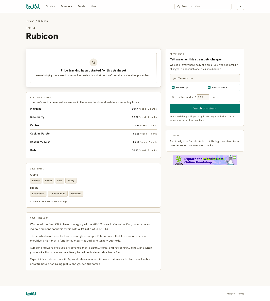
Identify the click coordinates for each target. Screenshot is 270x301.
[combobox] (205, 6)
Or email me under (182, 97)
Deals (81, 6)
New (93, 6)
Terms (240, 293)
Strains (50, 6)
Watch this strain (205, 108)
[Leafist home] (33, 6)
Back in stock (220, 87)
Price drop (182, 87)
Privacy (231, 293)
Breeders (66, 6)
